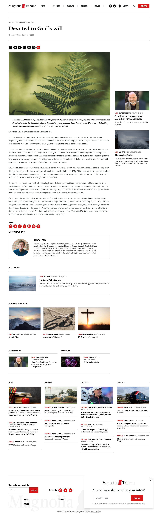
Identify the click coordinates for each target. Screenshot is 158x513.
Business (56, 6)
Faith (16, 22)
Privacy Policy (140, 503)
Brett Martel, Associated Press (99, 407)
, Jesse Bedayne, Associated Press (21, 425)
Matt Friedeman (42, 357)
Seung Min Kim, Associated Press (25, 423)
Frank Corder (57, 420)
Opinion (84, 6)
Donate (144, 6)
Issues (97, 6)
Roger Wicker (128, 407)
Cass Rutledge (18, 442)
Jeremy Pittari (18, 407)
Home (11, 22)
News (43, 6)
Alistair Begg (49, 276)
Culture (70, 6)
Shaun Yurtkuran (130, 436)
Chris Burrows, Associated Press (100, 439)
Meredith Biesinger (95, 425)
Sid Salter (127, 420)
